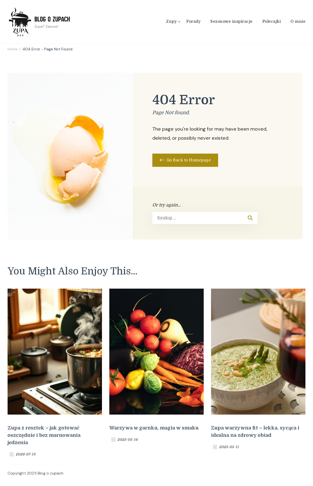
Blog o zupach (52, 19)
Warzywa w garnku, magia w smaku (154, 428)
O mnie (298, 21)
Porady (193, 21)
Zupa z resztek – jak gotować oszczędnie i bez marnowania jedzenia (44, 435)
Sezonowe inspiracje (231, 21)
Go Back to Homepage (188, 160)
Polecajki (271, 21)
